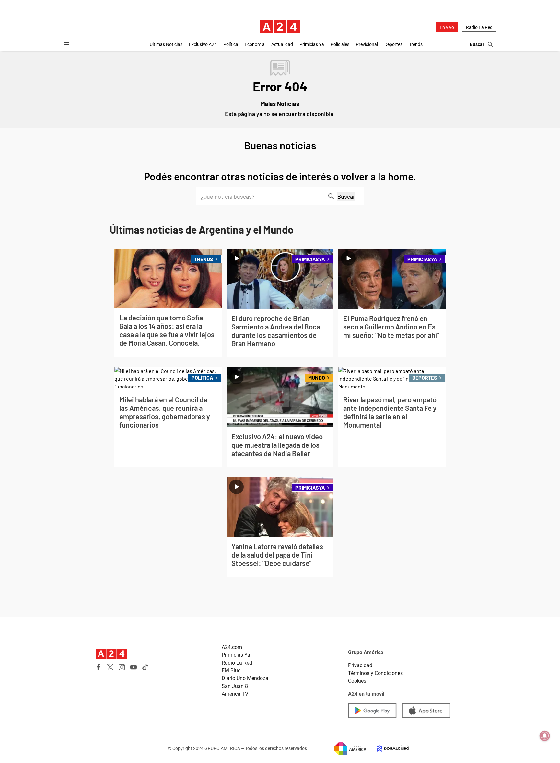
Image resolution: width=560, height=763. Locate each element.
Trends (416, 44)
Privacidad (360, 665)
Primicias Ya (311, 44)
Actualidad (282, 44)
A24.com (232, 647)
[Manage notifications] (545, 736)
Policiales (340, 44)
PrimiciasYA (310, 259)
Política (230, 44)
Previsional (367, 44)
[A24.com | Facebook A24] (98, 667)
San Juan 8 (235, 686)
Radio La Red (479, 27)
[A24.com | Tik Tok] (145, 667)
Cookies (357, 681)
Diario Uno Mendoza (245, 678)
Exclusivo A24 (203, 44)
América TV (235, 694)
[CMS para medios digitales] (388, 748)
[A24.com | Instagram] (122, 667)
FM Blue (231, 670)
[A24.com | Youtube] (133, 667)
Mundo (316, 378)
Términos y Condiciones (375, 673)
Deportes (393, 44)
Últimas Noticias (166, 44)
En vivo (447, 27)
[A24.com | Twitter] (110, 667)
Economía (255, 44)
